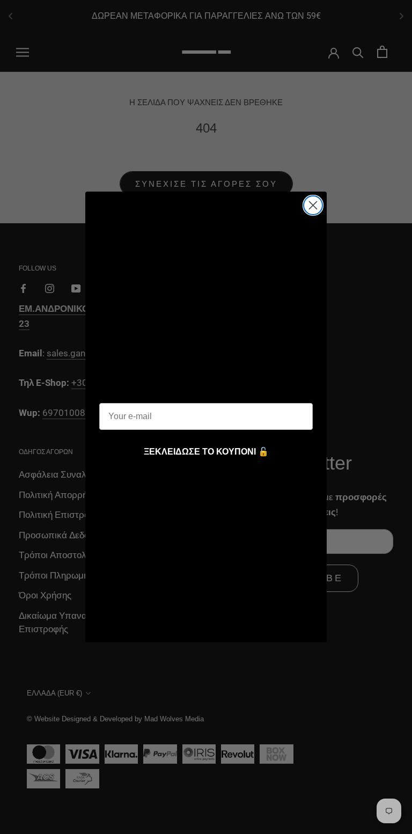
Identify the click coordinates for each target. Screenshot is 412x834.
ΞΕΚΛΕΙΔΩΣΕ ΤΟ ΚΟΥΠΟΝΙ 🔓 (206, 451)
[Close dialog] (313, 205)
